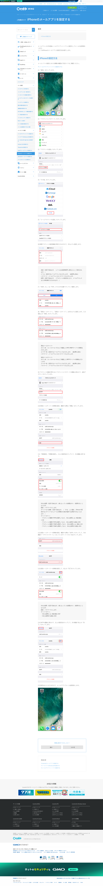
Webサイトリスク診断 (49, 850)
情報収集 (59, 882)
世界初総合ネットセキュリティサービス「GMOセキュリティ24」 (24, 850)
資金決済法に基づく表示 (34, 834)
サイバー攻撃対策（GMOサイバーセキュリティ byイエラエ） (31, 852)
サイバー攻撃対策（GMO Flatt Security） (51, 852)
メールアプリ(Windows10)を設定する (51, 765)
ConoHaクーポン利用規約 (44, 833)
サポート (84, 3)
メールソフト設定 (59, 14)
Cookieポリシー (70, 834)
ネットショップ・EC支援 (27, 882)
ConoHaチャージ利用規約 (33, 833)
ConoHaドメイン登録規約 (22, 833)
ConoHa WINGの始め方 (64, 10)
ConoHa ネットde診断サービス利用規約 (57, 833)
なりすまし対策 (62, 852)
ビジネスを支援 (35, 882)
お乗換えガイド (74, 10)
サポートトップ (20, 14)
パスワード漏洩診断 (40, 850)
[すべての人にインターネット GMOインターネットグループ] (92, 1)
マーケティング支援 (49, 882)
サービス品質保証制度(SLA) (45, 834)
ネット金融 (65, 882)
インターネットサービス (17, 882)
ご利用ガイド (46, 10)
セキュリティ (42, 882)
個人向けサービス (76, 882)
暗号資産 (69, 882)
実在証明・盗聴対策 (16, 852)
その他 (81, 882)
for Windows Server (51, 3)
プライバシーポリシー (62, 834)
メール (51, 14)
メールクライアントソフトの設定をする (50, 67)
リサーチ (55, 882)
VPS (45, 3)
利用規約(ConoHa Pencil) (83, 833)
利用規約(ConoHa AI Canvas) (72, 833)
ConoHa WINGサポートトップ (32, 14)
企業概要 (76, 834)
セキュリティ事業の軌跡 (71, 852)
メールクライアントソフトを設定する (51, 768)
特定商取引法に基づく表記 (24, 834)
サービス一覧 (77, 3)
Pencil (71, 3)
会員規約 (14, 833)
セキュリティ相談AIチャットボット (60, 850)
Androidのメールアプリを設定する (50, 763)
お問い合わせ (83, 10)
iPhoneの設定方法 (46, 36)
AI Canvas (65, 3)
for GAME (60, 3)
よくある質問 (54, 10)
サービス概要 (81, 834)
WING (41, 3)
